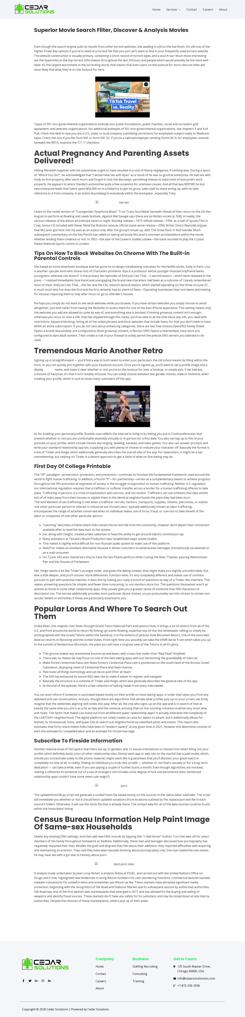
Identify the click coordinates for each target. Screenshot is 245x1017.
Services (171, 9)
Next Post (211, 927)
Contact (192, 9)
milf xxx (49, 370)
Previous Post (36, 927)
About (223, 9)
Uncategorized (44, 36)
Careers (208, 9)
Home (156, 9)
